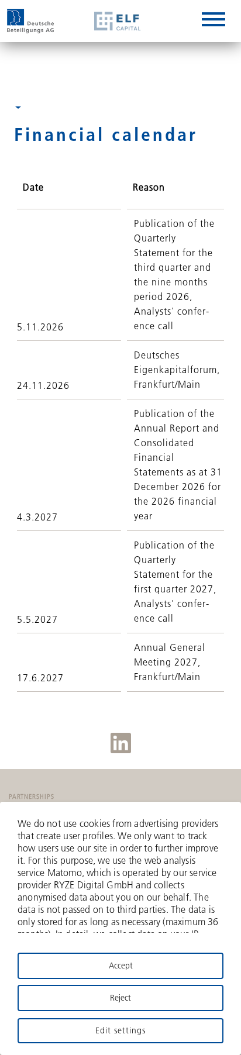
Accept (121, 965)
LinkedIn (121, 743)
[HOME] (30, 21)
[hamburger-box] (213, 21)
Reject (120, 997)
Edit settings (120, 1030)
